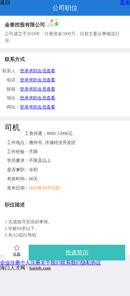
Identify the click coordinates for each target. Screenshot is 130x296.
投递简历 (77, 252)
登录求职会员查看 (37, 71)
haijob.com (40, 268)
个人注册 (30, 262)
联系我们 (71, 262)
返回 (5, 2)
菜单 (125, 2)
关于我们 (50, 262)
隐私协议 (91, 262)
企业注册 (10, 262)
